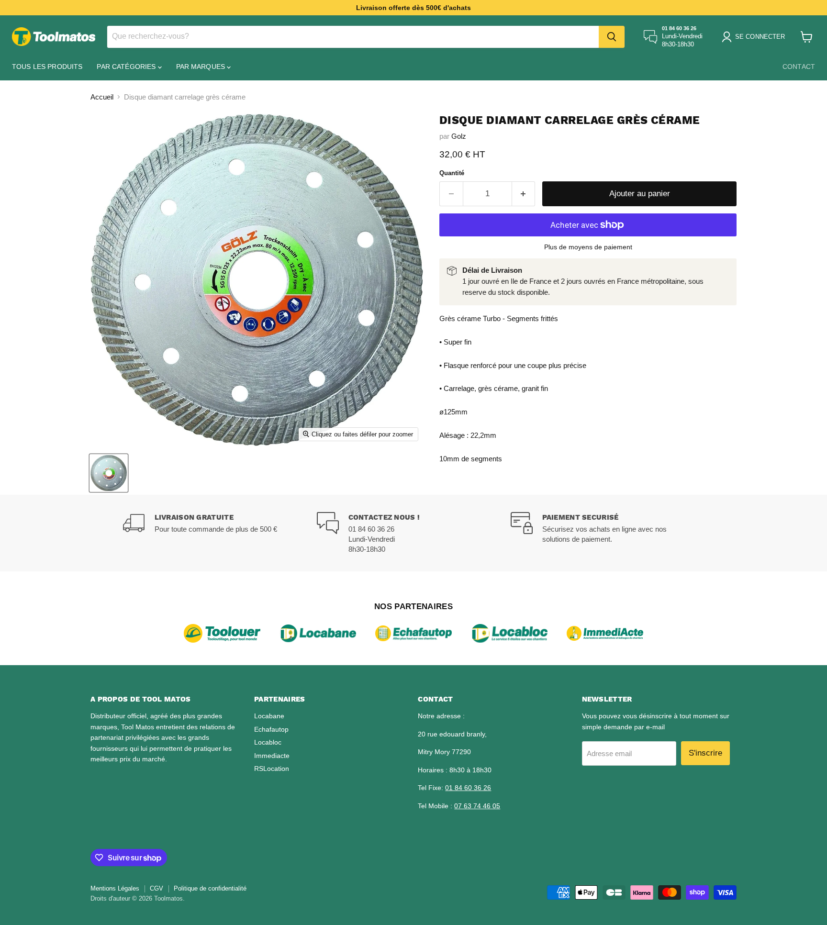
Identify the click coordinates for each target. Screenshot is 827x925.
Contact (798, 66)
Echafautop (271, 729)
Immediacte (272, 755)
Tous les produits (47, 66)
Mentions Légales (114, 888)
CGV (156, 888)
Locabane (269, 716)
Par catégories (127, 66)
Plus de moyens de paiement (588, 247)
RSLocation (271, 768)
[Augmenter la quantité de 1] (524, 193)
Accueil (101, 97)
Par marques (201, 66)
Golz (458, 136)
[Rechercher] (612, 37)
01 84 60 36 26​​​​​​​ (468, 787)
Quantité (451, 173)
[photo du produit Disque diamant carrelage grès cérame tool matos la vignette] (108, 473)
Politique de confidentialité (210, 888)
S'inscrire (705, 753)
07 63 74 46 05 (477, 806)
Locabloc (267, 742)
